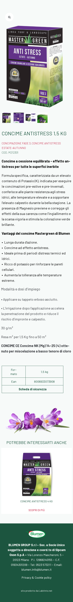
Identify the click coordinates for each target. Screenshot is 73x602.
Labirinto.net (45, 590)
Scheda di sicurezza (33, 389)
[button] (9, 17)
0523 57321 (43, 565)
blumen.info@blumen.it (36, 569)
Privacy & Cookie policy (36, 577)
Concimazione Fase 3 (16, 143)
